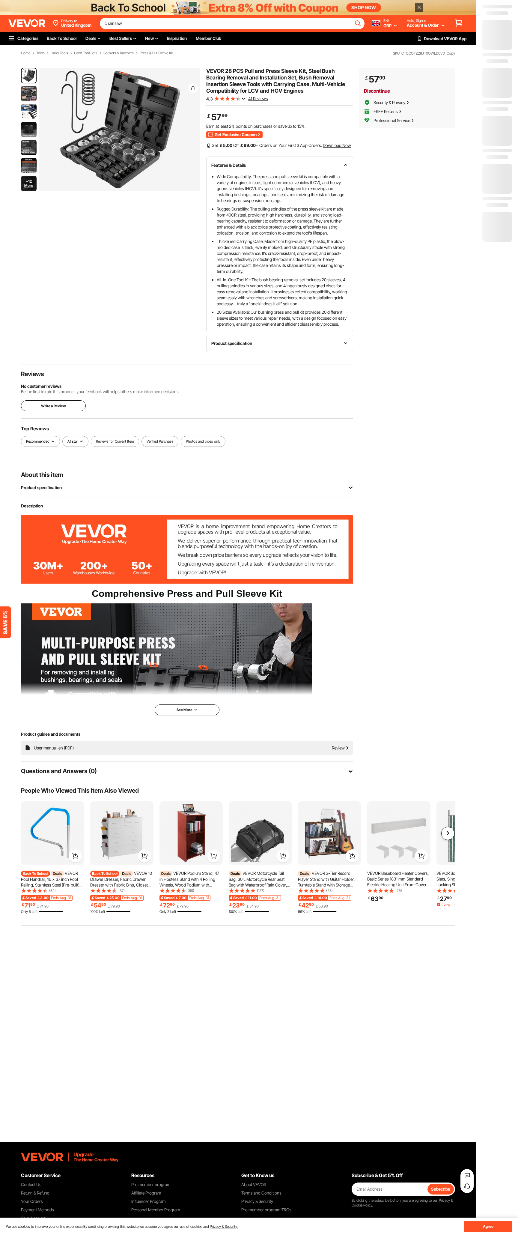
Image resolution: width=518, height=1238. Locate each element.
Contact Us (31, 1184)
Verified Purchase (160, 441)
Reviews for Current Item (115, 441)
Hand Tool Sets (85, 53)
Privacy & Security (257, 1201)
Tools (40, 53)
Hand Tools (59, 53)
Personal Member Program (155, 1209)
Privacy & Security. (224, 1226)
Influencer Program (148, 1201)
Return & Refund (35, 1192)
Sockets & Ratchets (118, 53)
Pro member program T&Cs (266, 1209)
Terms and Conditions (261, 1192)
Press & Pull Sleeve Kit (156, 53)
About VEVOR (253, 1184)
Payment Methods (37, 1209)
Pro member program (151, 1184)
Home (25, 53)
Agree (488, 1226)
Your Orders (32, 1201)
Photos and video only (203, 441)
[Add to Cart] (75, 856)
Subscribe (440, 1189)
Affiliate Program (146, 1192)
